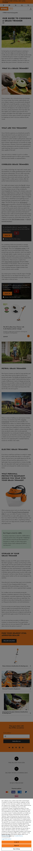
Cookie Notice (19, 836)
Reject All (16, 845)
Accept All (16, 842)
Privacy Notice (6, 836)
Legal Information (6, 839)
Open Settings (16, 849)
